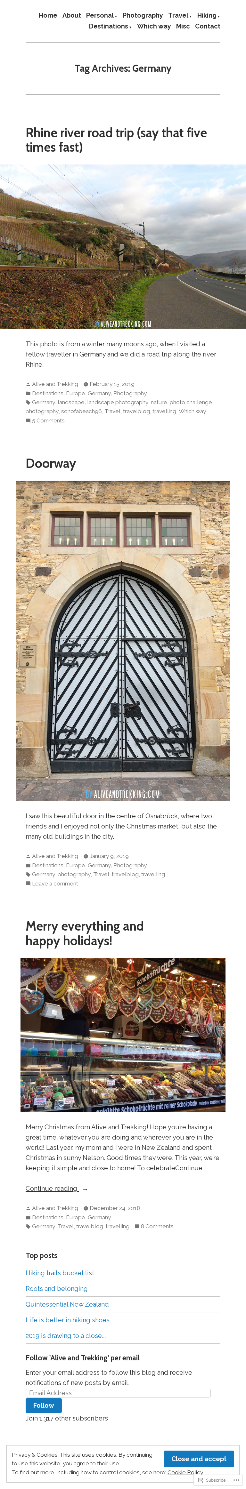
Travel (178, 16)
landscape (71, 402)
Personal (100, 16)
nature (159, 402)
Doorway (51, 463)
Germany (99, 393)
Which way (154, 26)
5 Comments (48, 421)
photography (42, 411)
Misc (183, 26)
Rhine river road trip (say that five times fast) (116, 140)
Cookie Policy (185, 1472)
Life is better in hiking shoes (68, 1320)
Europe (75, 393)
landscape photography (117, 402)
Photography (143, 16)
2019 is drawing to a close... (66, 1336)
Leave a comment (55, 884)
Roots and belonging (57, 1289)
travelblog (136, 411)
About (71, 16)
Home (48, 16)
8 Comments (157, 1227)
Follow (43, 1405)
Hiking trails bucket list (60, 1273)
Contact (207, 26)
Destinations (108, 26)
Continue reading (52, 1189)
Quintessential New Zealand (67, 1304)
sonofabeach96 (81, 411)
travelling (164, 411)
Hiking (207, 16)
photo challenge (191, 402)
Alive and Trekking (55, 384)
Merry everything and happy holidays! (85, 933)
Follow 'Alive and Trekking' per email (83, 1357)
